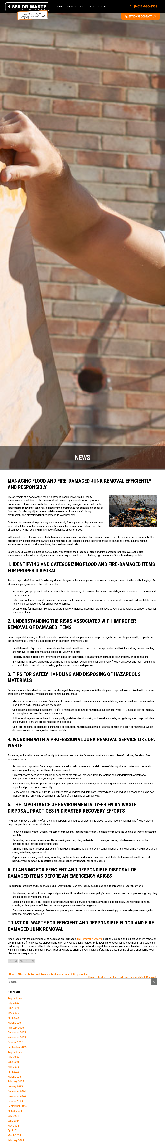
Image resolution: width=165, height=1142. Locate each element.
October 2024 (15, 1101)
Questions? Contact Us (140, 16)
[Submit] (154, 981)
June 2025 (13, 1061)
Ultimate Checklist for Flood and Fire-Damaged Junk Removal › (122, 977)
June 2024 (13, 1120)
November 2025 (17, 1037)
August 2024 (15, 1110)
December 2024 (17, 1091)
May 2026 (13, 1013)
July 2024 (13, 1115)
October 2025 (15, 1042)
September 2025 (17, 1047)
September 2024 (17, 1106)
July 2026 (13, 1003)
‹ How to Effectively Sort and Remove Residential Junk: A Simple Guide (48, 974)
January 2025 (15, 1086)
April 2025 (13, 1071)
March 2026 (14, 1022)
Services (71, 6)
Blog (92, 6)
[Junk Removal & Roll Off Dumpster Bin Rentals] (27, 11)
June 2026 (13, 1008)
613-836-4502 (147, 6)
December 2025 (17, 1032)
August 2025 (15, 1052)
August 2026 (15, 998)
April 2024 (13, 1130)
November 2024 (17, 1096)
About (82, 6)
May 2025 (13, 1066)
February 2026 (16, 1027)
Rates (60, 6)
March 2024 (14, 1135)
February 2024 (16, 1140)
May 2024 (13, 1125)
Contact (103, 6)
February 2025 (16, 1081)
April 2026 (13, 1017)
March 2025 (14, 1076)
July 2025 (13, 1057)
